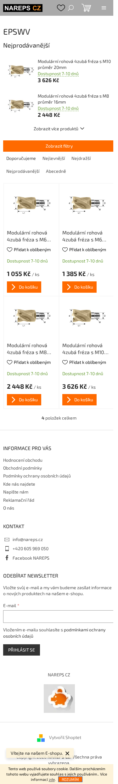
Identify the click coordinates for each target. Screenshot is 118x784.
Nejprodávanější (22, 171)
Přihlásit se (21, 649)
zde (52, 779)
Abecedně (56, 171)
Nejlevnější (53, 158)
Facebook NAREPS (31, 558)
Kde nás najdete (19, 484)
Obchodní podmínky (22, 468)
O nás (8, 507)
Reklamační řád (18, 500)
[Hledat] (71, 8)
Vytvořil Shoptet (65, 737)
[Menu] (104, 8)
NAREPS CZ (59, 674)
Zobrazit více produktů (56, 128)
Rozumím (70, 779)
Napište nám (15, 491)
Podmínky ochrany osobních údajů (37, 475)
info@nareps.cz (28, 539)
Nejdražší (81, 158)
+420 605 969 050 (30, 548)
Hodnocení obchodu (22, 460)
